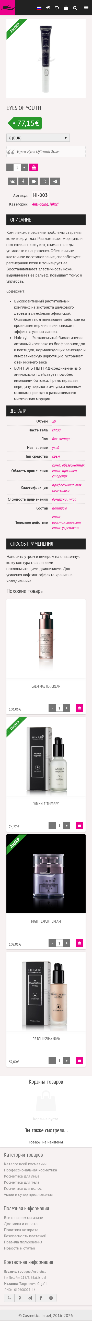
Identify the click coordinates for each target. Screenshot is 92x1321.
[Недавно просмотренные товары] (56, 7)
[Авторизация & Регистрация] (47, 7)
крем (56, 456)
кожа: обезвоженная (68, 465)
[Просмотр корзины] (65, 7)
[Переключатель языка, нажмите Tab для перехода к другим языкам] (39, 7)
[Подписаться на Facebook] (40, 1298)
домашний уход (64, 499)
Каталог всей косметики (25, 1163)
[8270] (79, 943)
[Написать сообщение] (30, 1298)
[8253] (79, 1060)
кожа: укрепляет (65, 527)
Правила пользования (23, 1241)
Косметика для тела (21, 1182)
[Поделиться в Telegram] (55, 181)
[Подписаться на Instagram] (51, 1298)
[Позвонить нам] (9, 1298)
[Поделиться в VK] (12, 181)
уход (55, 447)
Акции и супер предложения (28, 1194)
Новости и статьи (19, 1248)
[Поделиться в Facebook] (23, 181)
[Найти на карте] (19, 1298)
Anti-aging (40, 204)
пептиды (59, 508)
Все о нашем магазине (23, 1217)
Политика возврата (21, 1229)
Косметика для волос (23, 1188)
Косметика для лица (21, 1176)
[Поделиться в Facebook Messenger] (34, 181)
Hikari (54, 204)
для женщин (62, 438)
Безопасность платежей (25, 1235)
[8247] (79, 825)
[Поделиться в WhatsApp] (44, 181)
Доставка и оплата (21, 1223)
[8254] (79, 708)
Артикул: (20, 195)
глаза (56, 430)
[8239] (33, 167)
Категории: (18, 204)
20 (54, 421)
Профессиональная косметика (30, 1169)
